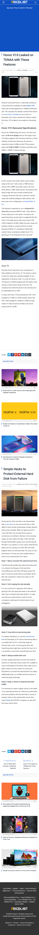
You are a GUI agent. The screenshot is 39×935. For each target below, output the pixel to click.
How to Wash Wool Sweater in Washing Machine (9, 766)
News (19, 70)
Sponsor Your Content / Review (19, 8)
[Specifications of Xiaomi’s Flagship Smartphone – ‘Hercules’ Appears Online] (19, 445)
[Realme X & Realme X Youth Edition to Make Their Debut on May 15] (19, 412)
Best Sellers (7, 888)
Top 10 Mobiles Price (25, 899)
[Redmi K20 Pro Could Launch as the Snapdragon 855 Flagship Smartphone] (19, 378)
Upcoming (24, 70)
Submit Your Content (24, 925)
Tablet (22, 888)
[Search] (35, 2)
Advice (20, 484)
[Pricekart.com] (20, 2)
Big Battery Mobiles (21, 902)
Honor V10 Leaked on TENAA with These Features (30, 766)
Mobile (15, 888)
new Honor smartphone (13, 114)
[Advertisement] (19, 32)
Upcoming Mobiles (10, 899)
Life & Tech (25, 484)
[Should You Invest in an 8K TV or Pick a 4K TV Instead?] (19, 858)
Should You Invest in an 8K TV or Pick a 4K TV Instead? (19, 870)
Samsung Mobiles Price (11, 897)
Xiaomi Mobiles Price (28, 897)
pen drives (10, 524)
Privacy (15, 923)
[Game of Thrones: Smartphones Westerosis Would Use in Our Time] (19, 825)
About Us (8, 923)
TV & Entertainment (18, 891)
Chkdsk (8, 700)
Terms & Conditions (26, 923)
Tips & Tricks (33, 484)
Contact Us (11, 925)
